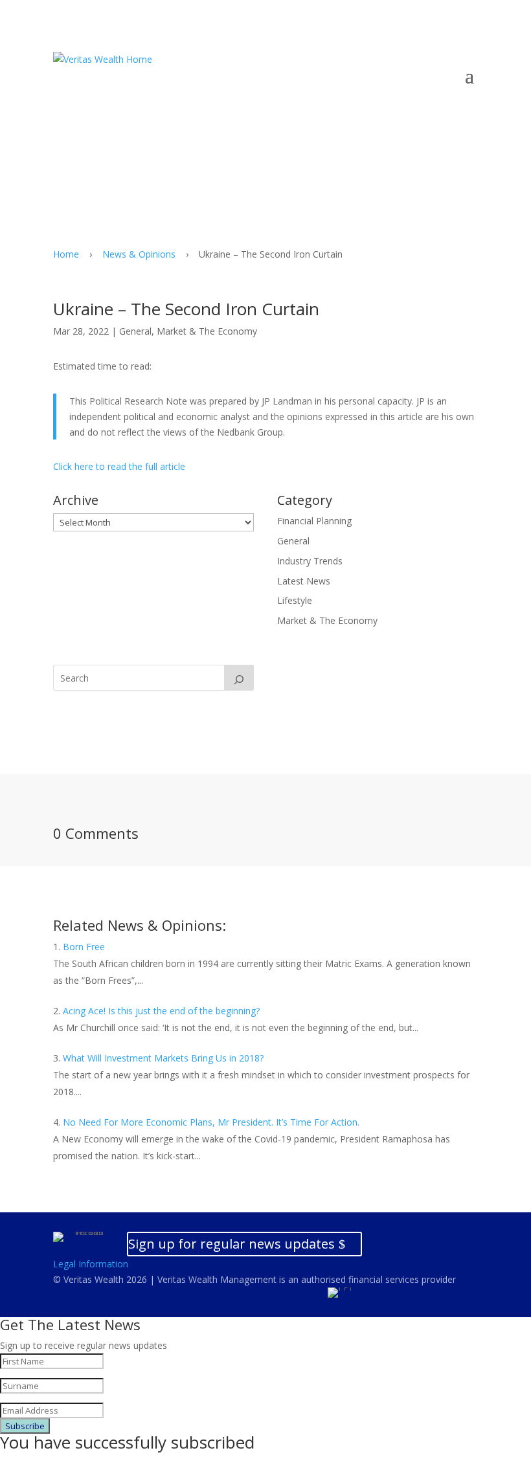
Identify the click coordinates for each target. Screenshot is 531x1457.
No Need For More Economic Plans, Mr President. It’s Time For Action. (211, 1122)
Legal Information (90, 1264)
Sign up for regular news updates (231, 1243)
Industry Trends (310, 561)
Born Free (84, 946)
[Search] (239, 678)
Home (66, 254)
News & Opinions (138, 254)
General (135, 331)
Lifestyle (294, 600)
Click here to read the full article (119, 466)
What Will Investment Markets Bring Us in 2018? (163, 1058)
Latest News (303, 581)
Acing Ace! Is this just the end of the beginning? (161, 1011)
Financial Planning (314, 521)
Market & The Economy (207, 331)
